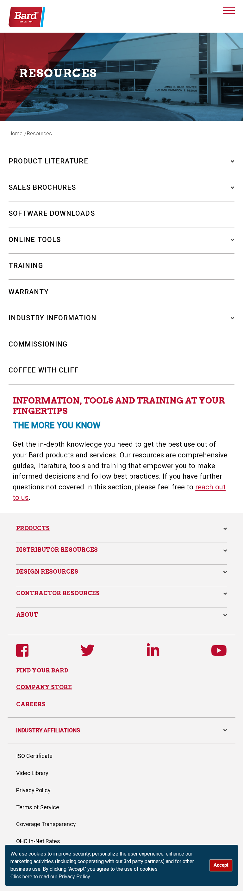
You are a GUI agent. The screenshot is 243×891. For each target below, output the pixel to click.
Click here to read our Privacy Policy (50, 877)
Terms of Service (37, 807)
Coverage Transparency (46, 824)
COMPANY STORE (44, 687)
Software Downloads (52, 213)
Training (26, 266)
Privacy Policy (33, 790)
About (27, 614)
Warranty (29, 292)
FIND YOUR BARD (42, 670)
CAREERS (31, 704)
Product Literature (48, 161)
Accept (221, 865)
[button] (229, 161)
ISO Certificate (34, 756)
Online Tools (35, 240)
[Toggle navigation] (229, 11)
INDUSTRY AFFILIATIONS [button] (121, 730)
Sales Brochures (42, 187)
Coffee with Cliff (44, 370)
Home (15, 133)
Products (33, 528)
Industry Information (53, 318)
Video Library (32, 773)
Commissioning (38, 344)
